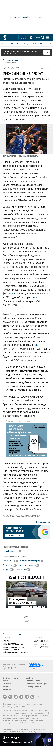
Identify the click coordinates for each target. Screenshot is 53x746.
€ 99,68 (18, 43)
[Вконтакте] (10, 697)
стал (34, 297)
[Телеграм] (5, 697)
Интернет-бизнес (27, 565)
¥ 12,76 (27, 43)
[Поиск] (43, 37)
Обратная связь (33, 681)
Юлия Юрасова (9, 550)
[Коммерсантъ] (5, 37)
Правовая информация (36, 683)
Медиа (6, 569)
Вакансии (7, 689)
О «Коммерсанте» (11, 678)
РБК (35, 344)
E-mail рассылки (33, 686)
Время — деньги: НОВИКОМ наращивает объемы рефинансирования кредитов (15, 649)
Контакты (7, 683)
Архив (5, 681)
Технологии (21, 569)
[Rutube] (27, 697)
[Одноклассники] (21, 697)
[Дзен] (16, 697)
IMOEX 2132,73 (38, 43)
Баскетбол (7, 565)
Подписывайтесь (14, 535)
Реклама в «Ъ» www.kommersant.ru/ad (26, 17)
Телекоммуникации (10, 60)
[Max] (32, 697)
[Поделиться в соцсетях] (47, 67)
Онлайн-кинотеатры (29, 560)
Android (29, 678)
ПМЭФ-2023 (8, 560)
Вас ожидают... (14, 737)
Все (20, 634)
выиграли (16, 293)
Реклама (6, 686)
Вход (38, 37)
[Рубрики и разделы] (48, 37)
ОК (47, 52)
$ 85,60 (10, 43)
